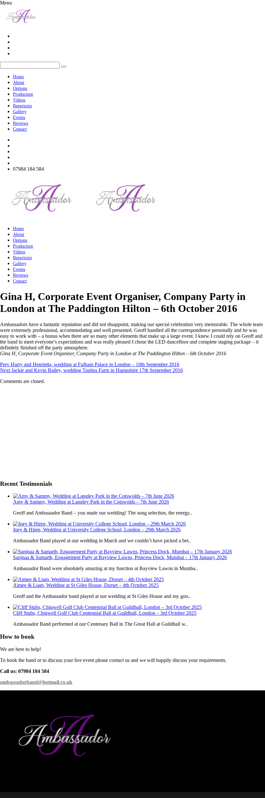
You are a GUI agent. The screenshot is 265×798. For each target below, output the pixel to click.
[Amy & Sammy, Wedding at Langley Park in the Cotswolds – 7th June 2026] (93, 496)
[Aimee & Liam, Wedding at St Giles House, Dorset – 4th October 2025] (88, 579)
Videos (19, 100)
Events (19, 117)
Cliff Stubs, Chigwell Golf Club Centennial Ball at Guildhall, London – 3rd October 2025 (104, 613)
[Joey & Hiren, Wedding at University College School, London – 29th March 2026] (99, 524)
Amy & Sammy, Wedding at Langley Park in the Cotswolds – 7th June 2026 (91, 502)
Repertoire (22, 105)
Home (18, 76)
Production (23, 94)
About (18, 82)
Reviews (20, 123)
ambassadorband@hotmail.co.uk (36, 682)
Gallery (19, 111)
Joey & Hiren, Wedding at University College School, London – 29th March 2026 (97, 529)
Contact (20, 129)
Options (20, 88)
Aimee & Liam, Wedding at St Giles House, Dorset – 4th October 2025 (86, 585)
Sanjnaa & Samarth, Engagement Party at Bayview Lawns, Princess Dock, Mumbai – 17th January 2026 (120, 557)
